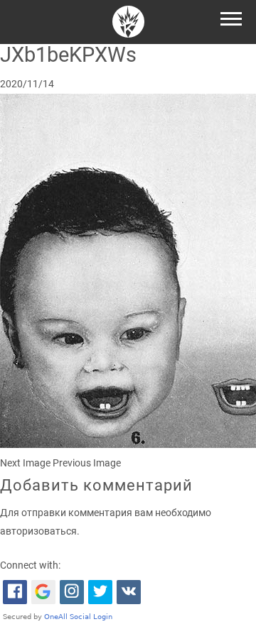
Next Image (25, 463)
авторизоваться (38, 531)
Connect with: (30, 565)
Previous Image (87, 463)
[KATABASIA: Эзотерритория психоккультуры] (128, 24)
